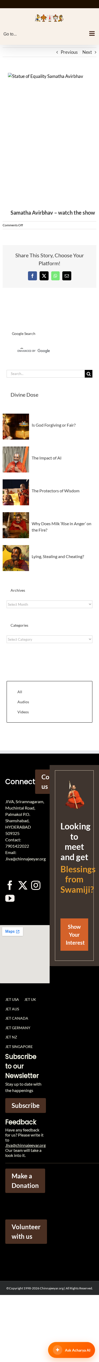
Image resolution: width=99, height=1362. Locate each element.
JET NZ (11, 1037)
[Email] (66, 275)
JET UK (30, 999)
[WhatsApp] (55, 275)
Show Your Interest (75, 934)
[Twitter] (22, 885)
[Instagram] (35, 885)
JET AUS (12, 1009)
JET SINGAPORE (19, 1046)
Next (87, 52)
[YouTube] (10, 898)
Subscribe (26, 1105)
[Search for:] (46, 373)
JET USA (12, 999)
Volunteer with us (26, 1231)
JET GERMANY (17, 1027)
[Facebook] (32, 275)
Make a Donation (25, 1180)
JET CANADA (16, 1018)
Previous (69, 52)
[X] (44, 275)
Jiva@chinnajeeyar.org (25, 1145)
